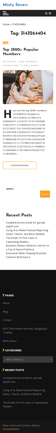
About (6, 303)
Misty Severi (15, 5)
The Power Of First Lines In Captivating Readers (25, 404)
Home (6, 24)
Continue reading (20, 165)
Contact (7, 320)
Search (10, 188)
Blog (6, 43)
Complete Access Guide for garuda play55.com (22, 379)
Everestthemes (11, 428)
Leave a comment (31, 65)
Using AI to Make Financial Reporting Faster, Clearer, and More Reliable (24, 392)
